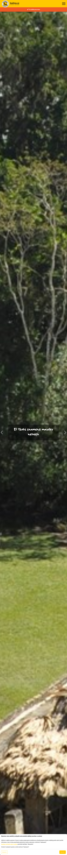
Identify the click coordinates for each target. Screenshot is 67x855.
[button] (2, 432)
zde (20, 825)
